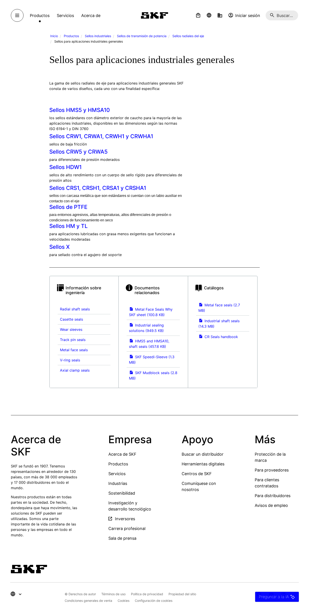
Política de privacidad (147, 594)
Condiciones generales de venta (88, 600)
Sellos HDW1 (65, 167)
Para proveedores (272, 470)
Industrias (117, 483)
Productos (71, 36)
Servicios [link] (65, 15)
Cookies (123, 600)
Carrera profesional (126, 528)
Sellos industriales (98, 36)
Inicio (54, 36)
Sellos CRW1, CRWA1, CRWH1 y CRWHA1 (101, 136)
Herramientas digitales (203, 464)
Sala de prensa (122, 538)
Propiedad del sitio (182, 594)
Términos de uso (113, 594)
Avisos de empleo (271, 505)
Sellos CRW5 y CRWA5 (78, 151)
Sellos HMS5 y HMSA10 (79, 110)
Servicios (117, 473)
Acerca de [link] (90, 15)
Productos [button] (40, 15)
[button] (198, 15)
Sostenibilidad (121, 493)
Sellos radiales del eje (188, 36)
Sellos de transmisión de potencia (141, 36)
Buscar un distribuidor (202, 454)
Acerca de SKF (122, 454)
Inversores (124, 518)
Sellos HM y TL (68, 226)
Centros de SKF (197, 473)
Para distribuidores (272, 495)
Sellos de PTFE (68, 207)
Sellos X (59, 247)
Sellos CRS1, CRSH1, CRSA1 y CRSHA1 (97, 188)
